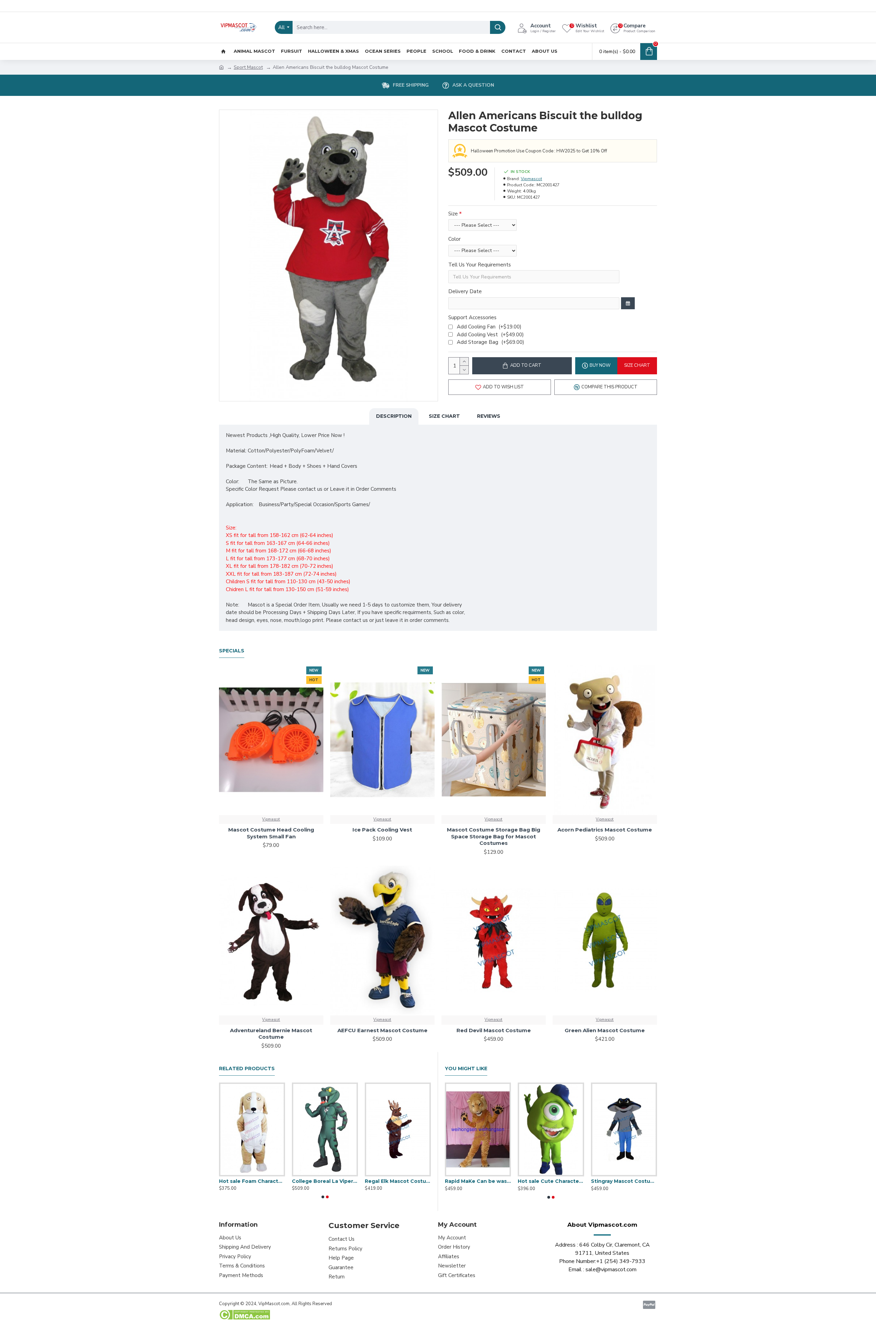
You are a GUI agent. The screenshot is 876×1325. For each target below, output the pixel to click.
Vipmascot (531, 179)
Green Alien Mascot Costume (605, 1030)
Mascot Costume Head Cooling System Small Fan (271, 833)
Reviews (488, 416)
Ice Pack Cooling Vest (382, 829)
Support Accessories (472, 317)
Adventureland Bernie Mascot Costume (271, 1033)
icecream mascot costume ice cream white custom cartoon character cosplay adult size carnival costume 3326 (398, 1181)
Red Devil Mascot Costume (493, 1030)
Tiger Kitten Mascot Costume (478, 1181)
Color (454, 239)
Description (394, 416)
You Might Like (466, 1069)
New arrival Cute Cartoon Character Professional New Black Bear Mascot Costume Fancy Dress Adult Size (551, 1181)
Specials (231, 651)
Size (453, 213)
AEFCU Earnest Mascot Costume (382, 1030)
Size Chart (444, 416)
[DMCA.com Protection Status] (244, 1315)
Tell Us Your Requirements (479, 264)
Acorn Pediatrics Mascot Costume (604, 829)
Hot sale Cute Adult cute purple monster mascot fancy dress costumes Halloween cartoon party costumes (325, 1181)
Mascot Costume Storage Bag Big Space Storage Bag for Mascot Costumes (493, 836)
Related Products (247, 1069)
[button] (322, 1197)
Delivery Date (465, 291)
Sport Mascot (248, 67)
